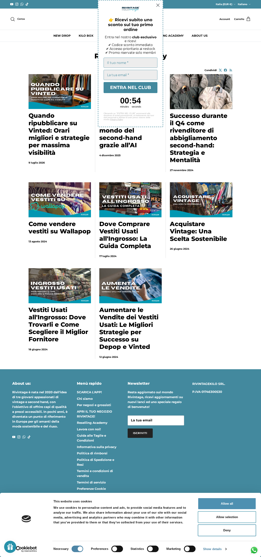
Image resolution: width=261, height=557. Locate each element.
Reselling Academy (92, 423)
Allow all (227, 503)
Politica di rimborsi (92, 453)
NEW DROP (62, 35)
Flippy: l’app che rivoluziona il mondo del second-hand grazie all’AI (125, 130)
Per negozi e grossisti (94, 405)
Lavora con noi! (89, 429)
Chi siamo (85, 399)
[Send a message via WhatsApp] (254, 550)
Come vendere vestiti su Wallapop (60, 227)
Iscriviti (140, 433)
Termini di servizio (91, 482)
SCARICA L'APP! (89, 392)
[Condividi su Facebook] (225, 70)
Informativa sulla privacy (96, 447)
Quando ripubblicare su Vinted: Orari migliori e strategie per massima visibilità (59, 134)
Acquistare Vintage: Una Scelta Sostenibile (198, 231)
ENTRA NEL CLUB (130, 87)
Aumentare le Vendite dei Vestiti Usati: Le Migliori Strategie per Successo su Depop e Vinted (128, 328)
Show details (212, 549)
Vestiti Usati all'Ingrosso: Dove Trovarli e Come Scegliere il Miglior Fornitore (58, 324)
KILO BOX (86, 35)
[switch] (117, 549)
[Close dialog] (157, 5)
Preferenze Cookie (91, 489)
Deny (227, 530)
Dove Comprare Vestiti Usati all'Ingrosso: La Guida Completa (125, 235)
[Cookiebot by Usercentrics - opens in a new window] (26, 549)
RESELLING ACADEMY (167, 35)
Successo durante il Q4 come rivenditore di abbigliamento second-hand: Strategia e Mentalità (198, 138)
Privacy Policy (116, 119)
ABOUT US (200, 35)
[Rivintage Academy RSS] (230, 70)
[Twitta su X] (220, 70)
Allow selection (227, 517)
